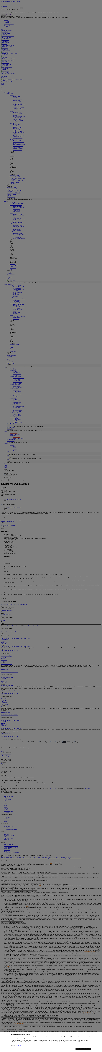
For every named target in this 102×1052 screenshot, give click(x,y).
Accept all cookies (84, 1048)
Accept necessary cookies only (51, 1048)
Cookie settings (68, 1048)
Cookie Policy (19, 1045)
